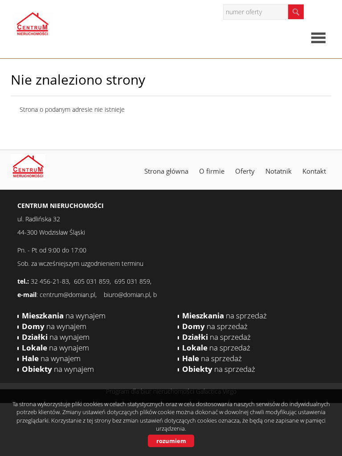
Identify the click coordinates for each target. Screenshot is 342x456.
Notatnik (278, 171)
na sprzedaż (224, 315)
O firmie (211, 171)
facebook (322, 11)
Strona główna (166, 171)
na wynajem (64, 315)
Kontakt (314, 171)
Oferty (245, 171)
